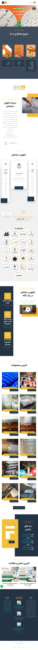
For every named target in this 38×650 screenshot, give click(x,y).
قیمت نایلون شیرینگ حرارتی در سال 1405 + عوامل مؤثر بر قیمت (19, 630)
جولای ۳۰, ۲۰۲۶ (10, 586)
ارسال (12, 542)
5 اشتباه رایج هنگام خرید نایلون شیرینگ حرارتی (19, 607)
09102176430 (26, 541)
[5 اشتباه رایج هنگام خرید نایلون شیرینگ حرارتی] (10, 574)
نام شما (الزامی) (13, 524)
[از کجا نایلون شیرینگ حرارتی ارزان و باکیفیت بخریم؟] (27, 574)
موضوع (14, 530)
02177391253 (28, 546)
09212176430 (26, 536)
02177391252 (26, 543)
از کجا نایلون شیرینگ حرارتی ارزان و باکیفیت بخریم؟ (19, 618)
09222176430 (26, 534)
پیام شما (8, 530)
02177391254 (26, 548)
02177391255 (26, 549)
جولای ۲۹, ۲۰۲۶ (28, 586)
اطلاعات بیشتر (31, 199)
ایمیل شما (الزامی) (8, 524)
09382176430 (28, 539)
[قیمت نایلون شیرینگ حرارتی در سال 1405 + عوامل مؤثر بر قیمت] (19, 624)
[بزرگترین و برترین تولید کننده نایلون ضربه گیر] (32, 2)
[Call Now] (1, 586)
